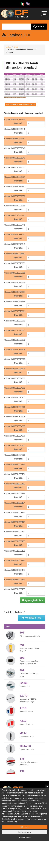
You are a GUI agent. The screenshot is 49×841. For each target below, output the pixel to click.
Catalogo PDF (18, 35)
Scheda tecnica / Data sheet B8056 (21, 104)
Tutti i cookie (24, 827)
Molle (16, 47)
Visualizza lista (33, 617)
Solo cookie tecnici (24, 832)
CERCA (40, 26)
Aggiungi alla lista (33, 600)
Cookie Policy (24, 838)
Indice (8, 47)
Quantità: (18, 123)
